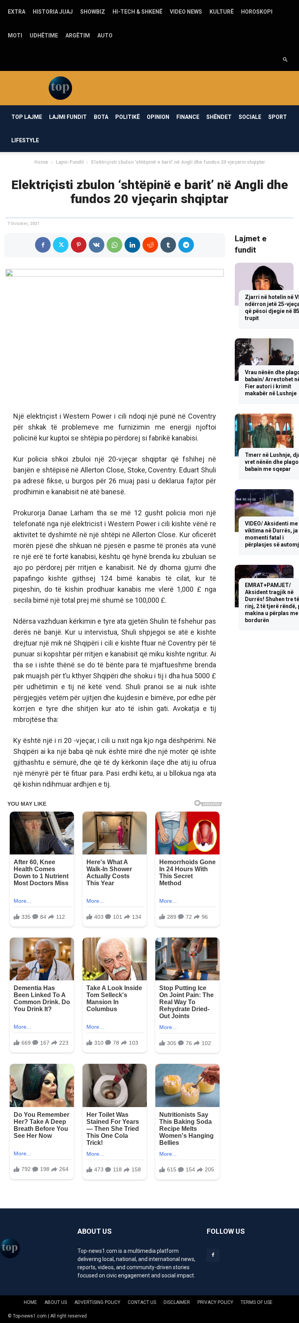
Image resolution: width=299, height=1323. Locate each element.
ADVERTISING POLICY (97, 1302)
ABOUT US (55, 1302)
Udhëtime (44, 35)
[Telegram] (186, 245)
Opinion (158, 117)
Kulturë (221, 12)
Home (41, 162)
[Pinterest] (78, 245)
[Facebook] (43, 245)
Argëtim (77, 35)
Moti (15, 35)
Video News (186, 12)
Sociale (250, 117)
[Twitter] (61, 245)
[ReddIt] (150, 245)
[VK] (96, 245)
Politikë (127, 117)
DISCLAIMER (177, 1302)
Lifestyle (25, 140)
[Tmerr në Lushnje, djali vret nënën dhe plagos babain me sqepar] (264, 435)
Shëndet (219, 117)
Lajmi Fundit (68, 117)
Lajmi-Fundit (70, 162)
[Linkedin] (132, 245)
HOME (30, 1302)
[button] (285, 59)
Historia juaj (53, 12)
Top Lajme (26, 117)
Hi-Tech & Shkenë (137, 12)
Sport (277, 117)
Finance (187, 117)
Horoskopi (257, 12)
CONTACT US (142, 1302)
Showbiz (92, 12)
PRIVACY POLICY (215, 1302)
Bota (101, 117)
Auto (105, 35)
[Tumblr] (168, 245)
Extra (16, 12)
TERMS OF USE (257, 1302)
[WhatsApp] (114, 245)
